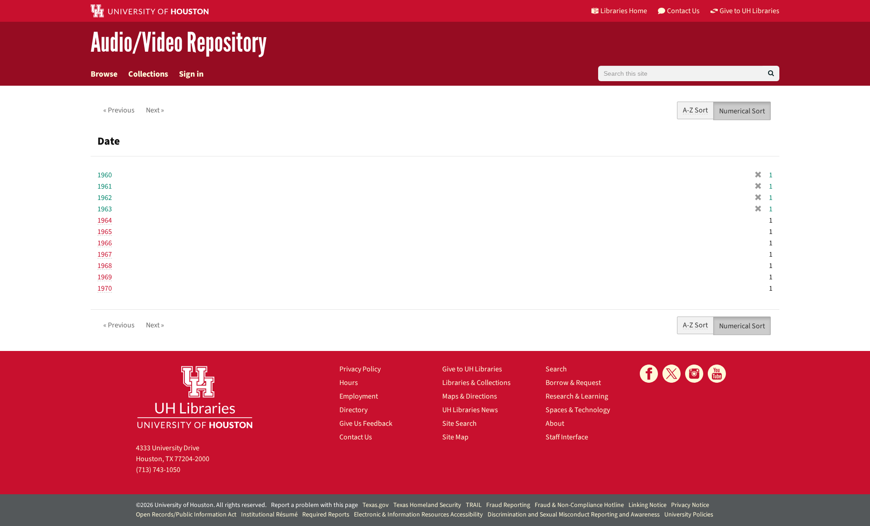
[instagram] (694, 374)
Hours (348, 383)
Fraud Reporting (508, 505)
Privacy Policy (360, 369)
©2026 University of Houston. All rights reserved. (201, 505)
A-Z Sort (695, 110)
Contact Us (355, 437)
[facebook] (649, 374)
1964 (104, 220)
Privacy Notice (690, 505)
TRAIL (474, 505)
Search (556, 369)
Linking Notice (647, 505)
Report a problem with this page (314, 505)
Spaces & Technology (578, 410)
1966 (104, 243)
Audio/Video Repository (179, 43)
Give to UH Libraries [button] (749, 11)
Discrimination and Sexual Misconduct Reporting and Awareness (574, 514)
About (555, 424)
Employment (358, 396)
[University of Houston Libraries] (195, 397)
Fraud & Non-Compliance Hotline (579, 505)
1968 (104, 266)
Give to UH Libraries (472, 369)
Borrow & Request (573, 383)
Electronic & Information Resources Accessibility (418, 514)
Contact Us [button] (683, 11)
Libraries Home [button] (623, 11)
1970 (104, 288)
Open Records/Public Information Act (186, 514)
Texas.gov (375, 505)
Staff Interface (567, 437)
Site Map (455, 437)
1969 (104, 277)
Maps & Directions (469, 396)
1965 (104, 232)
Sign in (191, 74)
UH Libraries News (470, 410)
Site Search (459, 424)
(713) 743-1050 (158, 470)
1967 (104, 254)
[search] (771, 73)
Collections (148, 74)
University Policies (688, 514)
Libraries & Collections (476, 383)
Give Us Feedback (365, 424)
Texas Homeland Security (427, 505)
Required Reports (325, 514)
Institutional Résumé (269, 514)
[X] (671, 374)
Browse (104, 74)
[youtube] (717, 374)
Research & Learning (577, 396)
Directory (353, 410)
